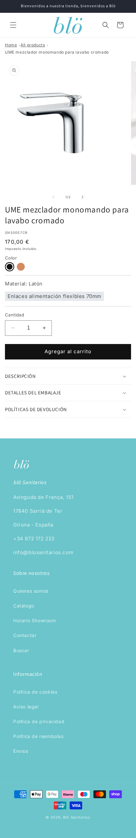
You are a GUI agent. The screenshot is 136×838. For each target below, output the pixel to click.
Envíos (20, 751)
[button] (13, 25)
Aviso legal (26, 706)
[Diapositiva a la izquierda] (53, 197)
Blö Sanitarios (76, 817)
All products (32, 44)
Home (11, 44)
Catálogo (23, 605)
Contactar (24, 635)
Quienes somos (31, 591)
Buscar (21, 650)
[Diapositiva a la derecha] (82, 197)
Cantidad (14, 314)
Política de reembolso (38, 736)
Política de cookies (35, 692)
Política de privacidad (38, 721)
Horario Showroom (34, 620)
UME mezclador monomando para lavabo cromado (57, 52)
